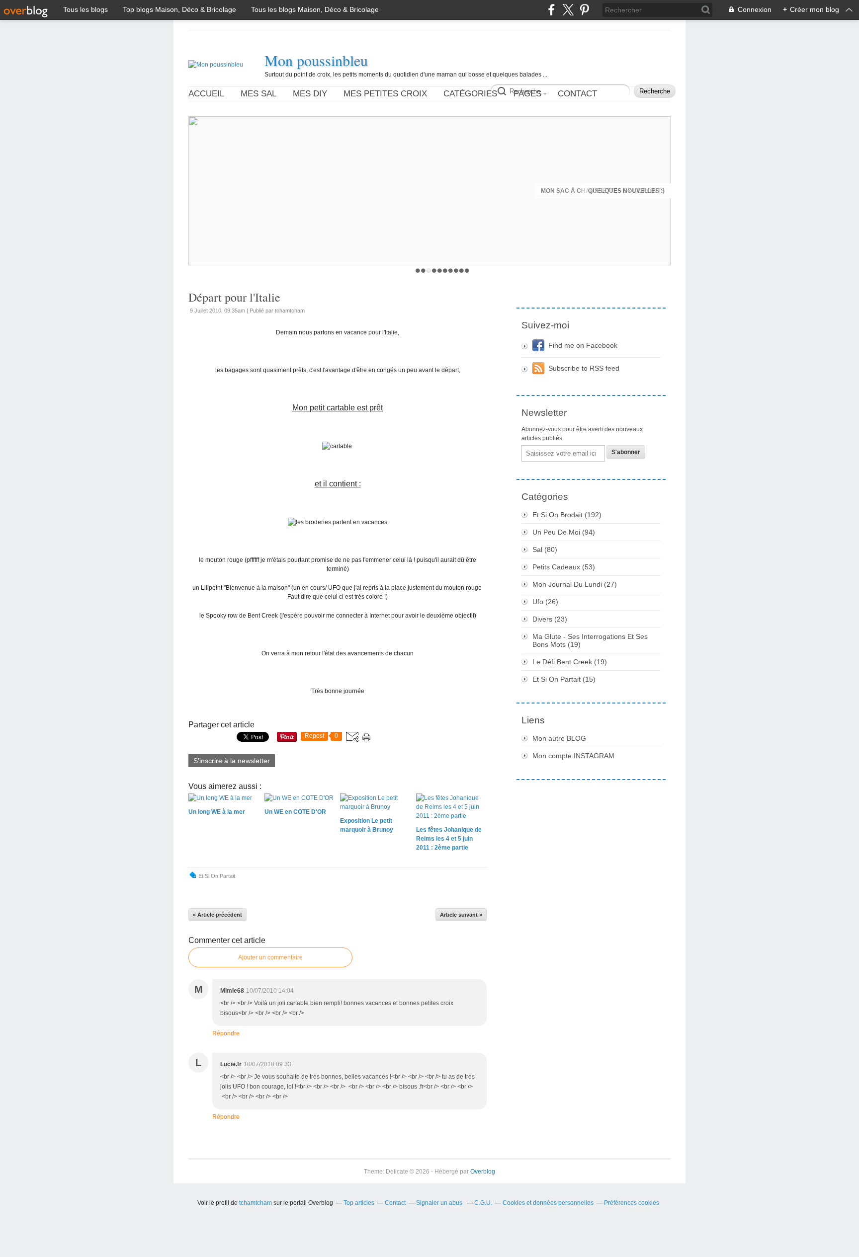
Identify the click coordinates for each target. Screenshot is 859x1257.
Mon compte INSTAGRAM (573, 756)
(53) (563, 567)
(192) (566, 515)
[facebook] (551, 9)
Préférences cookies (631, 1202)
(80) (544, 549)
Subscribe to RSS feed (583, 368)
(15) (564, 679)
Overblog (482, 1171)
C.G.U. (483, 1202)
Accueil (206, 93)
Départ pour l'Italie (234, 297)
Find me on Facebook (582, 345)
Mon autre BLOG (559, 738)
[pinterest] (584, 9)
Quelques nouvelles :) (626, 190)
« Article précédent (217, 915)
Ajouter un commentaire (270, 957)
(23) (549, 619)
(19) (590, 640)
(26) (545, 602)
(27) (574, 584)
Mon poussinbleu (316, 60)
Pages (527, 93)
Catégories (470, 93)
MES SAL (258, 93)
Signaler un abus (440, 1202)
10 (467, 270)
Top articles (359, 1202)
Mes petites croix (385, 93)
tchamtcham (255, 1202)
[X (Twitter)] (568, 9)
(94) (563, 532)
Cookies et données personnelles (548, 1202)
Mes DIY (310, 93)
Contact (577, 93)
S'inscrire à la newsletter (231, 761)
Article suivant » (461, 915)
